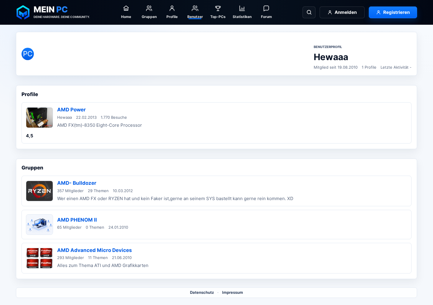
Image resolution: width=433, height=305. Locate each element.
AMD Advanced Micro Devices (94, 250)
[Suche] (309, 12)
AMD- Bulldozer (76, 183)
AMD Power (71, 110)
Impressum (232, 292)
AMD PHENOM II (77, 220)
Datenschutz (202, 292)
